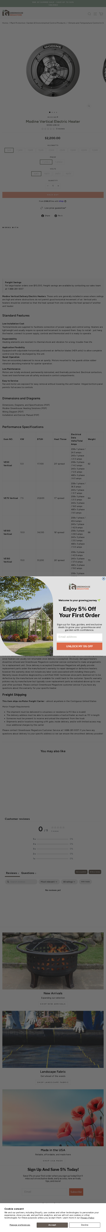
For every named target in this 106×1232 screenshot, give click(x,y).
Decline (84, 1225)
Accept (52, 1225)
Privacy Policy (87, 1218)
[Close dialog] (103, 578)
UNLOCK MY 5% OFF (79, 646)
